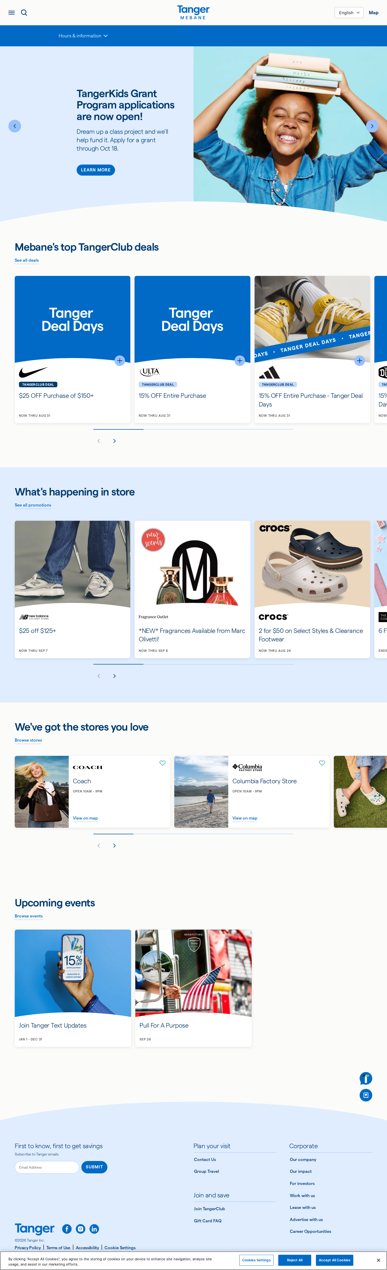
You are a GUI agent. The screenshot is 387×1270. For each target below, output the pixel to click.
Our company (303, 1159)
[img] (193, 10)
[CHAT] (366, 1078)
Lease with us (303, 1207)
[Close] (378, 1260)
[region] (193, 1260)
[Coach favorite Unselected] (163, 763)
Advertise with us (306, 1219)
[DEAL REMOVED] (366, 1095)
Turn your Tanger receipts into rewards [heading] (125, 109)
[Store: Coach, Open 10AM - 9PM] (92, 792)
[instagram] (80, 1229)
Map (374, 12)
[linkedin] (94, 1229)
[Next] (372, 126)
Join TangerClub (209, 1209)
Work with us (302, 1195)
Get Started (96, 177)
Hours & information (80, 35)
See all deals (27, 260)
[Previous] (14, 126)
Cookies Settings (256, 1260)
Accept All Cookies (334, 1260)
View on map (85, 818)
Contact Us (205, 1159)
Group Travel (206, 1171)
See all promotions (33, 505)
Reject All (294, 1260)
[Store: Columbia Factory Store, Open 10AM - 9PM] (252, 792)
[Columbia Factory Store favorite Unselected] (322, 763)
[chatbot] (366, 1078)
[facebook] (67, 1229)
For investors (302, 1183)
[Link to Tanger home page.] (35, 1230)
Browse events (29, 916)
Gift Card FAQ (207, 1221)
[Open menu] (11, 12)
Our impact (301, 1171)
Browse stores (28, 740)
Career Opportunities (310, 1231)
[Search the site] (24, 12)
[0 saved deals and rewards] (366, 1095)
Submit (94, 1167)
